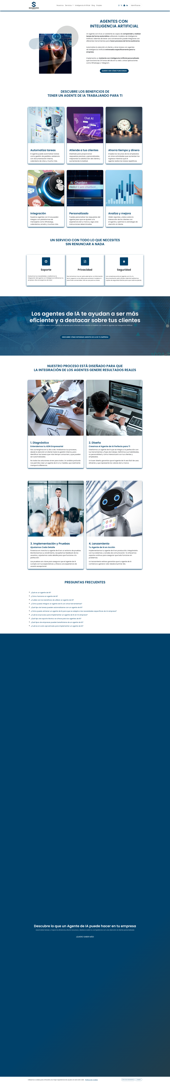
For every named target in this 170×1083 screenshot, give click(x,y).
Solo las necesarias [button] (128, 1079)
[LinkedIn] (127, 5)
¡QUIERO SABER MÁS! (85, 936)
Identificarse (135, 5)
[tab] (85, 592)
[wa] (119, 5)
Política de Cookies (91, 1080)
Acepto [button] (139, 1079)
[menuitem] (60, 5)
